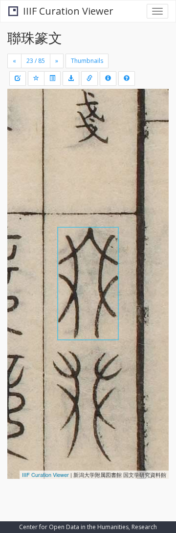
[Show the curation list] (52, 78)
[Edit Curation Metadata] (17, 78)
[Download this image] (71, 78)
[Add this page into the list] (36, 78)
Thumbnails (87, 61)
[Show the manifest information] (108, 78)
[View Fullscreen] (20, 138)
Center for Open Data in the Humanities (74, 527)
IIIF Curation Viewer (68, 11)
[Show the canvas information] (89, 78)
